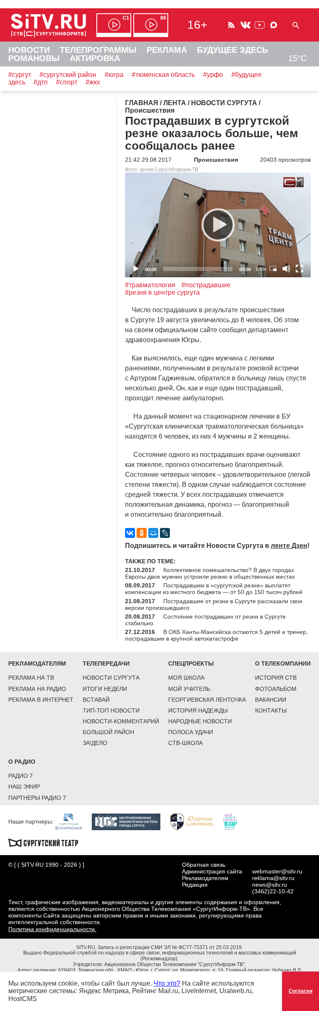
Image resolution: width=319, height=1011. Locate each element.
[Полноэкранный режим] (299, 268)
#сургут (19, 74)
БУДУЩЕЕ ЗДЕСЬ (232, 50)
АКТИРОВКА (95, 58)
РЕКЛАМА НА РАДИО (37, 689)
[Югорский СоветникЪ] (195, 821)
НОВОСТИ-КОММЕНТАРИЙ (121, 721)
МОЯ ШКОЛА (186, 677)
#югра (114, 74)
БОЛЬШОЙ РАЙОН (108, 732)
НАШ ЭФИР (24, 786)
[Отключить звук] (286, 268)
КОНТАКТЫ (271, 710)
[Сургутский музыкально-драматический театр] (47, 841)
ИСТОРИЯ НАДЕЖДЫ (198, 710)
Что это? (167, 983)
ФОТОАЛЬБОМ (276, 689)
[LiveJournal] (165, 533)
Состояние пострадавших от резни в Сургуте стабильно (205, 619)
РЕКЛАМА (167, 50)
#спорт (66, 82)
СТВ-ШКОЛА (185, 743)
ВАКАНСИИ (270, 699)
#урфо (213, 74)
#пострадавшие (206, 285)
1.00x (261, 268)
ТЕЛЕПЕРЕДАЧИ (106, 663)
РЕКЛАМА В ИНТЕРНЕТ (41, 699)
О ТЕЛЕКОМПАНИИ (283, 663)
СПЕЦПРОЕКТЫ (191, 663)
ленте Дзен (289, 545)
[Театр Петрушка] (234, 821)
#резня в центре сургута (162, 292)
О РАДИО (21, 761)
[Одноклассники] (142, 533)
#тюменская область (163, 74)
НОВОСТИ (29, 50)
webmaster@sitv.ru (277, 871)
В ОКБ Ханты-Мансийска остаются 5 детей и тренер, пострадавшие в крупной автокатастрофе (216, 635)
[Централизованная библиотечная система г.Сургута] (130, 821)
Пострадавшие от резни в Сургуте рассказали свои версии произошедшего (213, 604)
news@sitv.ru (269, 884)
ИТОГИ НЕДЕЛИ (105, 689)
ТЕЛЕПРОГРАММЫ (98, 50)
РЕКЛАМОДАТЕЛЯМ (37, 663)
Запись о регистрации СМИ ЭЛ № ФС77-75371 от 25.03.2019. (170, 947)
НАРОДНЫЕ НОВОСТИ (200, 721)
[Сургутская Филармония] (72, 821)
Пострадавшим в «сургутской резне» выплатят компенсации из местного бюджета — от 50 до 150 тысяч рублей (213, 588)
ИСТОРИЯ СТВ (276, 677)
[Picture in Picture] (273, 268)
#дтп (41, 82)
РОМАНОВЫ (34, 58)
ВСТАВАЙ (96, 699)
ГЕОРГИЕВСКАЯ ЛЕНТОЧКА (207, 699)
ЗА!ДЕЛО (95, 743)
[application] (218, 225)
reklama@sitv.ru (273, 878)
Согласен (300, 991)
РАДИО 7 (20, 775)
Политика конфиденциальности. (52, 929)
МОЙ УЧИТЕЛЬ (189, 689)
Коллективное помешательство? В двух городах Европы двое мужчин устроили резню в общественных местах (210, 573)
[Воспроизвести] (218, 225)
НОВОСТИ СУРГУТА (111, 677)
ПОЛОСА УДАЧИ (190, 732)
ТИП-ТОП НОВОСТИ (111, 710)
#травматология (150, 285)
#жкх (93, 82)
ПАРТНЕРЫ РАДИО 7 (37, 797)
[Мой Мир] (153, 533)
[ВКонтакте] (130, 533)
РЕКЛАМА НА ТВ (31, 677)
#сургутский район (67, 74)
